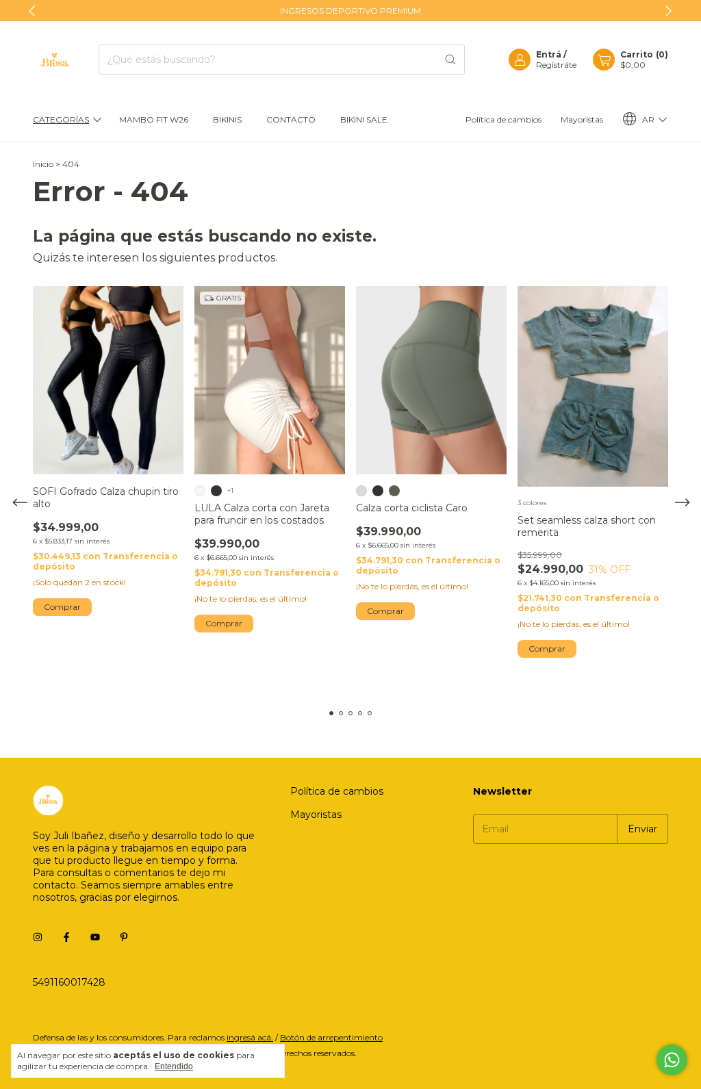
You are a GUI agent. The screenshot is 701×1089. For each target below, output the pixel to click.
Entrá (548, 54)
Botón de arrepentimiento (331, 1037)
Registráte (556, 65)
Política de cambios (503, 119)
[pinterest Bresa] (124, 937)
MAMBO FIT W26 (153, 119)
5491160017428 (69, 982)
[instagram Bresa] (37, 937)
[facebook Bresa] (66, 937)
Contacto (291, 119)
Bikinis (227, 119)
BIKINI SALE (363, 119)
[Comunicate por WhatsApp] (672, 1060)
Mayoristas (582, 119)
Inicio (43, 164)
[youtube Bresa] (95, 937)
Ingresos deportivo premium (350, 10)
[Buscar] (450, 59)
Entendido (174, 1066)
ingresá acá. (250, 1037)
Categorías (61, 119)
